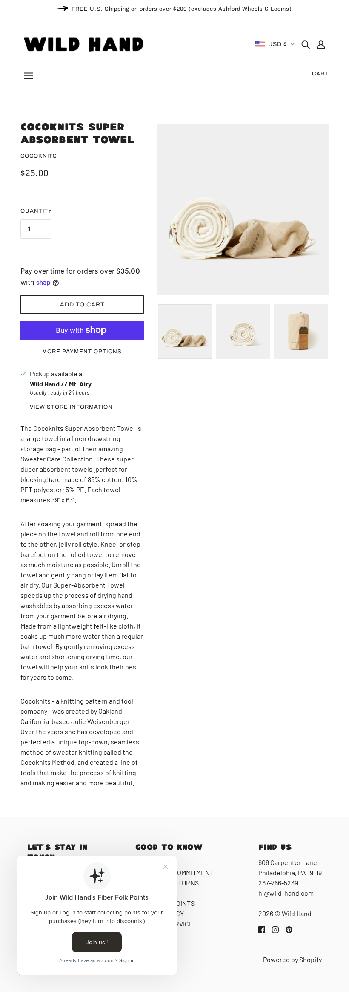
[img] (305, 44)
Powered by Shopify (292, 959)
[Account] (321, 44)
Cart (320, 74)
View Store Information (71, 407)
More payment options (82, 352)
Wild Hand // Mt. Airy (61, 384)
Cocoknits (38, 156)
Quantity (36, 211)
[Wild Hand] (85, 43)
